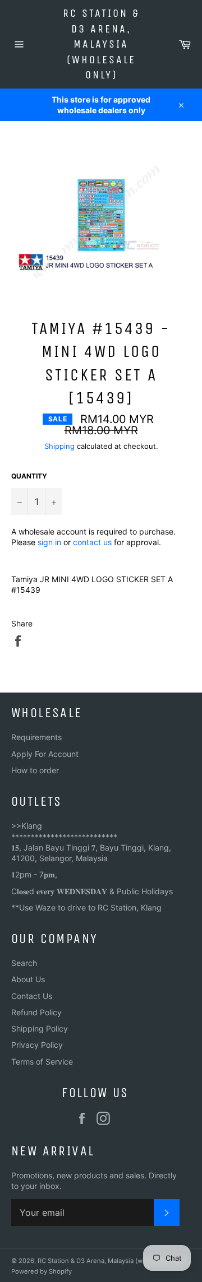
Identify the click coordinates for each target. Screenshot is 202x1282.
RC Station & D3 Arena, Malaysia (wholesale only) (101, 44)
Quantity (29, 476)
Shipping (59, 446)
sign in (49, 542)
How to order (35, 770)
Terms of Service (42, 1061)
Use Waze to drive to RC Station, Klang (90, 907)
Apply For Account (45, 754)
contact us (92, 542)
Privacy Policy (37, 1044)
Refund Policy (36, 1012)
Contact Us (31, 996)
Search (24, 963)
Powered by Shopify (41, 1271)
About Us (28, 979)
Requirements (36, 737)
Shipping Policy (39, 1028)
